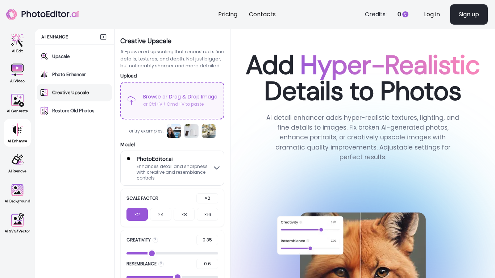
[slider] (151, 253)
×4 (161, 214)
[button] (172, 100)
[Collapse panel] (103, 37)
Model (127, 144)
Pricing (227, 14)
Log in (432, 14)
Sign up (469, 14)
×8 (184, 214)
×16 (207, 214)
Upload (128, 75)
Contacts (262, 14)
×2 (137, 214)
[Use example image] (174, 131)
